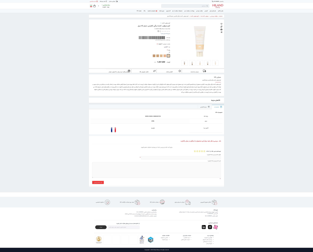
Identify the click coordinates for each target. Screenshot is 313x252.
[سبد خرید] (94, 6)
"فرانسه (103, 129)
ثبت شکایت (187, 237)
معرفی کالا (217, 77)
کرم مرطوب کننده (166, 22)
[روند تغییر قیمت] (221, 29)
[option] (215, 63)
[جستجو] (206, 6)
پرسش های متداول (207, 239)
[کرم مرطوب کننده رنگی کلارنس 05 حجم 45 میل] (200, 63)
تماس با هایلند (164, 237)
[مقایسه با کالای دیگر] (221, 26)
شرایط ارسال (209, 243)
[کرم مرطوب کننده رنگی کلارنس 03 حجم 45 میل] (208, 63)
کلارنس (166, 47)
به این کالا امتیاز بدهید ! (165, 33)
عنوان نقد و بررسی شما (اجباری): (214, 155)
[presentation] (218, 107)
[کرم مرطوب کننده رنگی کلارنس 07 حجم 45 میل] (184, 63)
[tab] (218, 107)
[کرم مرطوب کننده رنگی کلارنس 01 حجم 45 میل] (215, 63)
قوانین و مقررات (208, 237)
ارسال (101, 227)
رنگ (169, 50)
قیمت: (168, 62)
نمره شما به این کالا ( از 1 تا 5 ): (213, 151)
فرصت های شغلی (185, 239)
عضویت (104, 7)
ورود (108, 7)
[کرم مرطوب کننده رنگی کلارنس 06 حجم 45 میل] (192, 63)
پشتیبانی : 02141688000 (218, 1)
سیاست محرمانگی (207, 241)
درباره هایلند (165, 239)
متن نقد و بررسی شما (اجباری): (214, 161)
